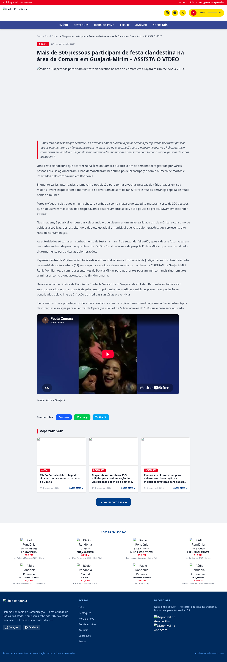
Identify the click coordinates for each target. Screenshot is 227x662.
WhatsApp (82, 417)
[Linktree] (182, 13)
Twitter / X (100, 417)
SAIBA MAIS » (76, 488)
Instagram (14, 627)
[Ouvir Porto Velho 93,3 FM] (193, 13)
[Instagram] (167, 13)
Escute (125, 25)
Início (63, 25)
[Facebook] (175, 13)
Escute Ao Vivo (87, 624)
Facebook (64, 417)
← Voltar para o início (113, 502)
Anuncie (141, 25)
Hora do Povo (104, 25)
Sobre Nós (160, 25)
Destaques (81, 25)
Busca (82, 641)
